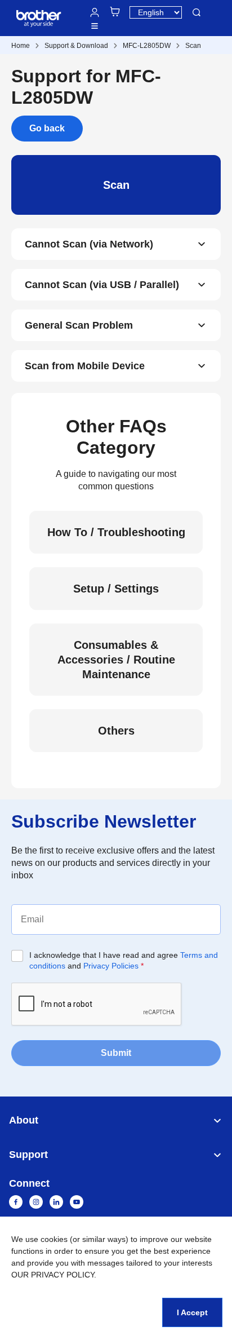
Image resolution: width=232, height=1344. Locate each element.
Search (196, 12)
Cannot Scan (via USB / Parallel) (102, 284)
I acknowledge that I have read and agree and (123, 960)
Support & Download (76, 46)
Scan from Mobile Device (85, 366)
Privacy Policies (111, 965)
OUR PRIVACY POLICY (52, 1274)
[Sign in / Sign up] (94, 12)
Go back (47, 128)
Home (20, 46)
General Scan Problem (79, 325)
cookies (54, 1239)
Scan (193, 46)
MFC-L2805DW (147, 46)
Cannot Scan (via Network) (89, 244)
